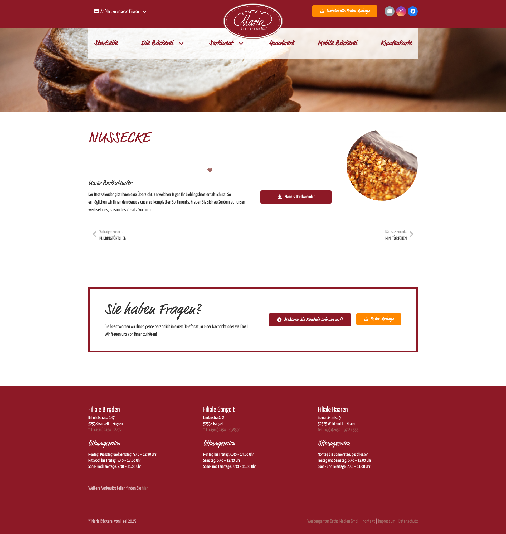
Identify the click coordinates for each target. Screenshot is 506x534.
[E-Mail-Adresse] (390, 11)
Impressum (386, 521)
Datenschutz (408, 521)
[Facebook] (413, 11)
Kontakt (369, 521)
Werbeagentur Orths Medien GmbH (333, 521)
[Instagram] (401, 11)
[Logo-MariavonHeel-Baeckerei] (253, 21)
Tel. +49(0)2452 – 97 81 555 (338, 430)
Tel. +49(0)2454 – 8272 (105, 430)
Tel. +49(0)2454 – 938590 (221, 430)
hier (145, 488)
